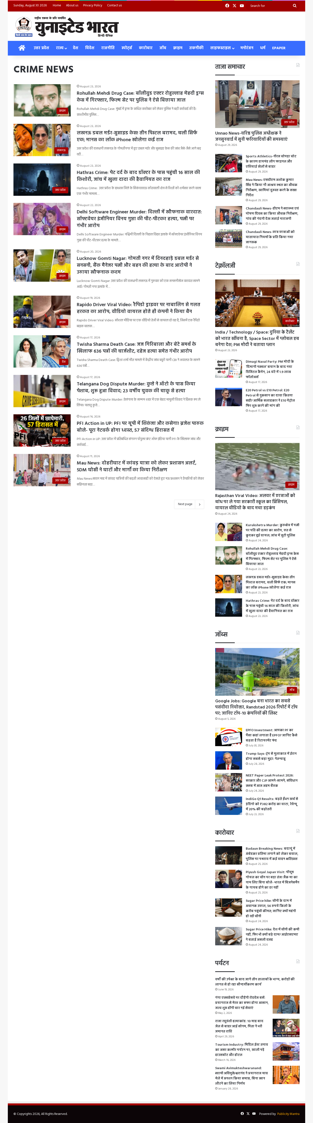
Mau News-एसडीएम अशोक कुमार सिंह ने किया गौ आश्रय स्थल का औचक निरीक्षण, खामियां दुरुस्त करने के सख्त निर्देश (271, 187)
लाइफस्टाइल (220, 48)
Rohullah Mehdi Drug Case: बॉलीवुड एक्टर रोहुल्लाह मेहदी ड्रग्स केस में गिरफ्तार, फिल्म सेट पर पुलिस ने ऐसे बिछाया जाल (140, 97)
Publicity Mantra (288, 1114)
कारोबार (146, 48)
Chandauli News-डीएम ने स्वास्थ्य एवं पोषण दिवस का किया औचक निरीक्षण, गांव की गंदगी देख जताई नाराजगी (272, 214)
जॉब (162, 48)
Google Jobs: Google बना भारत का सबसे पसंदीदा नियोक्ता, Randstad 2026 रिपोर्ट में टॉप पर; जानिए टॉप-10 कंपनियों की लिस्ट (256, 707)
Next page (185, 504)
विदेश (89, 48)
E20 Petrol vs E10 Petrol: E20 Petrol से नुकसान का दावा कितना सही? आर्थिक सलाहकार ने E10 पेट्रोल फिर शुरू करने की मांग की (270, 398)
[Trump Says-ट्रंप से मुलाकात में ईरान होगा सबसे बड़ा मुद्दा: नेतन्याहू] (228, 760)
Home (57, 5)
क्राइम (177, 48)
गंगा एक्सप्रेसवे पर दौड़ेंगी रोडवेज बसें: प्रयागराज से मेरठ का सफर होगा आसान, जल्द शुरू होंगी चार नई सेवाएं (242, 1003)
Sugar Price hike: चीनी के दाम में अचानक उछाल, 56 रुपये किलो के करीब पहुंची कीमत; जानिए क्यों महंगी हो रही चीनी (271, 908)
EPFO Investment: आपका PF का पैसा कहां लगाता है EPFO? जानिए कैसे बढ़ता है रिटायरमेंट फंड (271, 735)
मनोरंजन (246, 48)
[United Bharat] (66, 26)
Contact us (114, 5)
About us (72, 5)
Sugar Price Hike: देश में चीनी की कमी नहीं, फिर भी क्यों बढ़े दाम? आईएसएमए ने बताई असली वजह (272, 935)
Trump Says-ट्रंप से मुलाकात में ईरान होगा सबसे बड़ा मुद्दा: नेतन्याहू (271, 756)
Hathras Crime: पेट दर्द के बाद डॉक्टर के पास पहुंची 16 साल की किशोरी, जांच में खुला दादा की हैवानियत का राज (138, 176)
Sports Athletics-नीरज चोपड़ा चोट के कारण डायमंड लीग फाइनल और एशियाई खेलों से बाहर (271, 162)
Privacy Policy (92, 5)
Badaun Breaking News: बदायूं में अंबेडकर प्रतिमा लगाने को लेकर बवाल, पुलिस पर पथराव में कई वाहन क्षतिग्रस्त (272, 854)
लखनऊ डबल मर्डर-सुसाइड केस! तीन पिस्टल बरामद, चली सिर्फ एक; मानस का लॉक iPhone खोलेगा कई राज (137, 136)
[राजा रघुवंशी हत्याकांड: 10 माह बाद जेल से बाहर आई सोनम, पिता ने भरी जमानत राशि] (286, 1028)
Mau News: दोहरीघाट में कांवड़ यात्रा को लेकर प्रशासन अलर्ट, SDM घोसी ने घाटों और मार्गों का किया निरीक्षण (136, 466)
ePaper (279, 48)
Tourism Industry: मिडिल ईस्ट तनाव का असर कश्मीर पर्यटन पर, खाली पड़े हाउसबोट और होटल (241, 1050)
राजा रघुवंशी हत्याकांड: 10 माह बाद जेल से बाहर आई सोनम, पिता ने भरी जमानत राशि (239, 1026)
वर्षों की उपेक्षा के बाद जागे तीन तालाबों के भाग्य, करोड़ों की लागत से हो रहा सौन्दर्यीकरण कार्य (255, 982)
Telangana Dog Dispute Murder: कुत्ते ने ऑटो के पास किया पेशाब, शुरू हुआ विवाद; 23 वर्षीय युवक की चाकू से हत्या (136, 387)
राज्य (59, 48)
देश (75, 48)
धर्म (262, 48)
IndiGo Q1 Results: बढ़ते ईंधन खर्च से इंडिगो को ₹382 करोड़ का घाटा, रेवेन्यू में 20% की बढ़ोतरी (272, 804)
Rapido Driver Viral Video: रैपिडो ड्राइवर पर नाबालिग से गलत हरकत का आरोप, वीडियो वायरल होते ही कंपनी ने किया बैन (138, 308)
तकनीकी (196, 48)
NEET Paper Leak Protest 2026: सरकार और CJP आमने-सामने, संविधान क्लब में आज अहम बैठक (272, 781)
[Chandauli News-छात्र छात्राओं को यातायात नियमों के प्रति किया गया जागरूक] (228, 239)
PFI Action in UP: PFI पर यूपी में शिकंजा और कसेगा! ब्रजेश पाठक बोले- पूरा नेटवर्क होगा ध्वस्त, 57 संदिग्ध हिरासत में (140, 427)
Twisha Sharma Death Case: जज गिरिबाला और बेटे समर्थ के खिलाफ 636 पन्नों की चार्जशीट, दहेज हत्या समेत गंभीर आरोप (136, 348)
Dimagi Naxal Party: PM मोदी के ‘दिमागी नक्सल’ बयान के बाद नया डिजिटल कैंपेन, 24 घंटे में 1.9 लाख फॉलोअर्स (270, 369)
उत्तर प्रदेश (41, 48)
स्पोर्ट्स (127, 48)
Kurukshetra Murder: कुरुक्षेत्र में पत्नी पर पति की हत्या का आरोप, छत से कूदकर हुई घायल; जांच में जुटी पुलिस (272, 530)
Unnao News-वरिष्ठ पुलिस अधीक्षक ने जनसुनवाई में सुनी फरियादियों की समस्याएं (251, 136)
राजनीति (108, 48)
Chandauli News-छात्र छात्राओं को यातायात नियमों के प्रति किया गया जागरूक (270, 237)
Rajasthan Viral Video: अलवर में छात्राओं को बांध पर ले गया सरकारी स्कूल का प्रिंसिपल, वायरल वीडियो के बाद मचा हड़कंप (255, 502)
